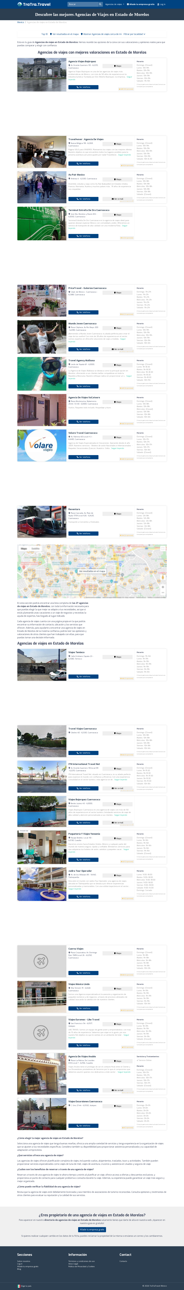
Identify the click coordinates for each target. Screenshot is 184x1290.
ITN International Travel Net (84, 764)
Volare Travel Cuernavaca (82, 432)
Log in (162, 4)
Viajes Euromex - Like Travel (84, 1019)
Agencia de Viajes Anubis (82, 1056)
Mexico (20, 22)
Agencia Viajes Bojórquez (82, 61)
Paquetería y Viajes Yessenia (84, 833)
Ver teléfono (84, 87)
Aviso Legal (73, 1264)
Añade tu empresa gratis (142, 4)
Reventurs (74, 509)
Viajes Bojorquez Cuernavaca (84, 799)
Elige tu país (25, 1286)
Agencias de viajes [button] (114, 4)
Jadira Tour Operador (80, 870)
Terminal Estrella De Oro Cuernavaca (88, 210)
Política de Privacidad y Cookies (81, 1266)
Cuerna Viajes (75, 948)
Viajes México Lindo (79, 984)
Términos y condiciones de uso (81, 1261)
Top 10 (44, 34)
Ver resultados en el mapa (92, 571)
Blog (19, 1269)
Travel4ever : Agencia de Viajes (85, 139)
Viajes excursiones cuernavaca (85, 1101)
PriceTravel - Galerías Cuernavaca (87, 288)
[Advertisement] (92, 114)
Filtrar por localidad (133, 34)
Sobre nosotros (23, 1261)
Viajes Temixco (76, 652)
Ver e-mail (118, 199)
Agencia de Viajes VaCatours (84, 397)
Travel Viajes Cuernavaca (82, 728)
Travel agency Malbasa (81, 360)
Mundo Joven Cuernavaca (82, 323)
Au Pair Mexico (76, 174)
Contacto (123, 1261)
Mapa (118, 66)
